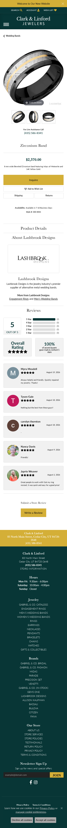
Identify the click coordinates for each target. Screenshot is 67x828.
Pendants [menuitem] (33, 633)
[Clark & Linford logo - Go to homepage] (33, 19)
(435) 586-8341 (33, 133)
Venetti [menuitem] (33, 683)
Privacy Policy (34, 750)
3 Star (28, 326)
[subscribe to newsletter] (57, 775)
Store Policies (33, 738)
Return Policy (33, 746)
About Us (33, 730)
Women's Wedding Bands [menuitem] (33, 616)
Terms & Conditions (33, 754)
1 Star (28, 332)
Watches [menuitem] (33, 645)
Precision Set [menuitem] (33, 679)
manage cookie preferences (31, 812)
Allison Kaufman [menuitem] (34, 700)
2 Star (28, 329)
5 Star (28, 319)
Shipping (18, 195)
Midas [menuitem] (33, 671)
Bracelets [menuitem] (33, 637)
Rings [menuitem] (33, 621)
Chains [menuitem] (33, 641)
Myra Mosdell (29, 369)
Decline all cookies (22, 820)
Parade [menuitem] (33, 675)
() (58, 319)
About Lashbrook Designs (33, 237)
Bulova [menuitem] (33, 708)
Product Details (34, 228)
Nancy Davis (28, 446)
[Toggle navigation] (6, 26)
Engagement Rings (19, 298)
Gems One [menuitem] (33, 692)
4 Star (28, 322)
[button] (16, 10)
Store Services (33, 734)
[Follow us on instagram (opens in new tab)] (35, 782)
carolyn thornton (30, 421)
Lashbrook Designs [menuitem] (33, 696)
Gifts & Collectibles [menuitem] (33, 649)
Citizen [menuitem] (33, 712)
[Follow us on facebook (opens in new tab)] (31, 782)
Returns (49, 195)
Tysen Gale (27, 397)
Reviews (34, 310)
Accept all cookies (45, 820)
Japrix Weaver (29, 471)
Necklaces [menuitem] (33, 629)
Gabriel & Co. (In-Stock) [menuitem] (33, 687)
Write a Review (33, 513)
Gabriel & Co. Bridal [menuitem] (33, 663)
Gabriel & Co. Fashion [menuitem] (33, 667)
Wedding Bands (13, 35)
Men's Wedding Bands (46, 298)
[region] (33, 77)
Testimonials (33, 742)
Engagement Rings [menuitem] (33, 608)
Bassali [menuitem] (33, 704)
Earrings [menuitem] (33, 625)
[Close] (63, 4)
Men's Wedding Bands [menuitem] (33, 612)
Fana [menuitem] (33, 716)
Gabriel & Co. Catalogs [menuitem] (33, 604)
